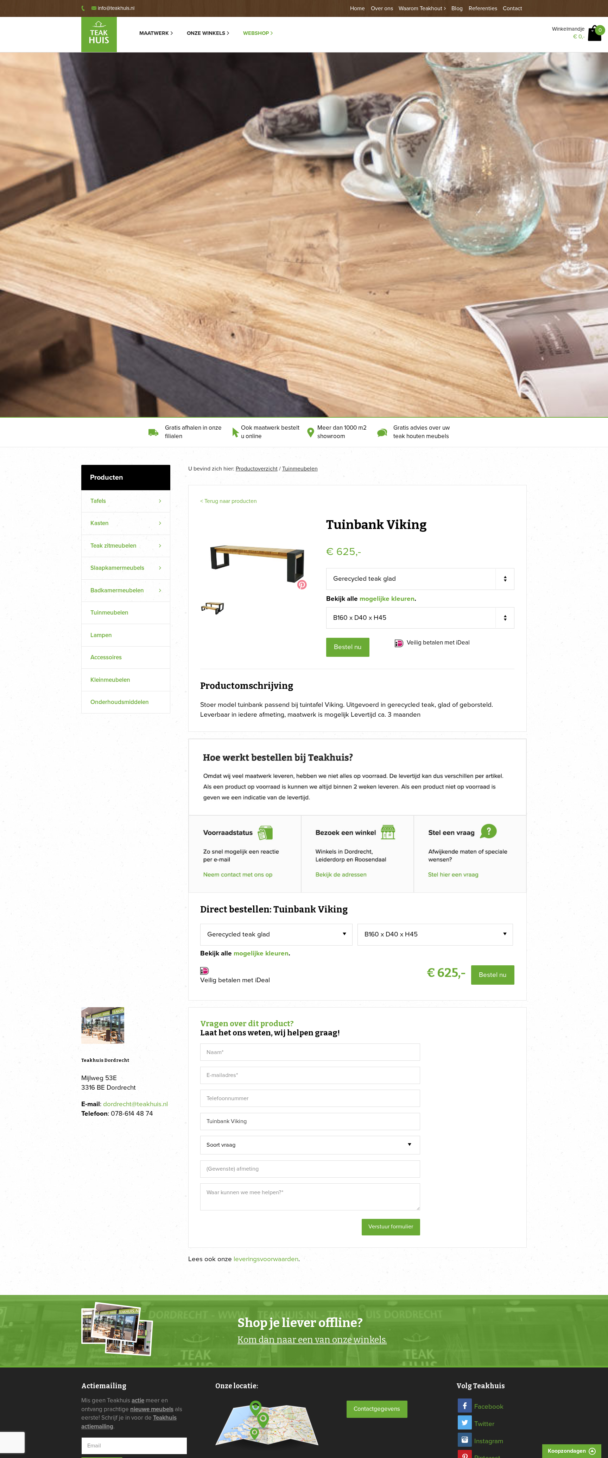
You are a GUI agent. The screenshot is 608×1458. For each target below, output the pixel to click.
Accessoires (106, 657)
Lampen (101, 635)
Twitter (484, 1424)
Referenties (483, 8)
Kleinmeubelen (110, 680)
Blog (457, 8)
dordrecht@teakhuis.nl (135, 1104)
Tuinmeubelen (109, 612)
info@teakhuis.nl (116, 8)
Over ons (382, 8)
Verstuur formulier (390, 1226)
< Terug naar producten (228, 501)
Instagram (488, 1441)
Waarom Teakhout (420, 8)
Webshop (256, 33)
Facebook (489, 1406)
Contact (512, 8)
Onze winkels (206, 33)
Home (357, 8)
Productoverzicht (257, 468)
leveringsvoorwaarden (266, 1259)
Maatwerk (154, 33)
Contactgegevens (377, 1409)
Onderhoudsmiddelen (119, 702)
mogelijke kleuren (387, 599)
